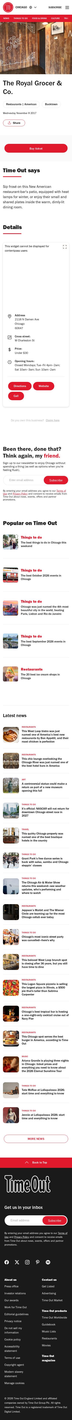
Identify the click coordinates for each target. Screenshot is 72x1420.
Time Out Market (52, 1300)
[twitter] (17, 1262)
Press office (11, 1286)
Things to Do (21, 19)
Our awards (11, 1300)
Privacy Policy (20, 494)
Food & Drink (39, 19)
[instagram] (27, 1262)
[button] (65, 247)
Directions (20, 386)
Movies (46, 1345)
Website (44, 386)
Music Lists (49, 1331)
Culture (55, 19)
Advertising (49, 1293)
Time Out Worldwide (54, 1317)
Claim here (52, 420)
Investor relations (15, 1293)
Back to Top (39, 1162)
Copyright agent (14, 1365)
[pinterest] (37, 1262)
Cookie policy (12, 1339)
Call (16, 396)
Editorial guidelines (16, 1314)
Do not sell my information (13, 1330)
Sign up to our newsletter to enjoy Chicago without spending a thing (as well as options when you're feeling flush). (34, 467)
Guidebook (48, 1324)
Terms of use (12, 1358)
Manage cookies (14, 1383)
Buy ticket (36, 149)
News (6, 19)
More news (36, 1139)
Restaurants (49, 1338)
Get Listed (48, 1286)
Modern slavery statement (13, 1374)
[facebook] (6, 1262)
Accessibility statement (12, 1349)
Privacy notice (12, 1321)
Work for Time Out (15, 1307)
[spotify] (48, 1262)
